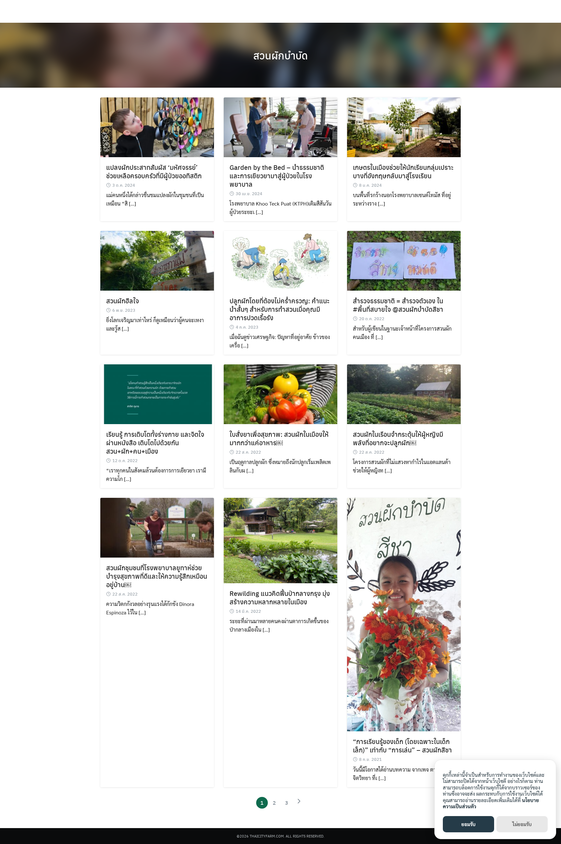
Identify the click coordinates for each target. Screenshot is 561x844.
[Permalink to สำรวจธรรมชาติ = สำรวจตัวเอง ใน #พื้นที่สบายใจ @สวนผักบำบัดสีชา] (404, 260)
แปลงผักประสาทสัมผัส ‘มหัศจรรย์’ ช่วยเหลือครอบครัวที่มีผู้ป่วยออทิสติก (154, 171)
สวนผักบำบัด (280, 55)
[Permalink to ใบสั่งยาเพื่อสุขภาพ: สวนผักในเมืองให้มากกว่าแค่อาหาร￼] (280, 393)
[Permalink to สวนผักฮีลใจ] (157, 260)
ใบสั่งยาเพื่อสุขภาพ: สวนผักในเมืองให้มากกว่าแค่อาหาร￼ (279, 438)
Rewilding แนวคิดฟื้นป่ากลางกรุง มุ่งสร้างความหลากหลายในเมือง (280, 597)
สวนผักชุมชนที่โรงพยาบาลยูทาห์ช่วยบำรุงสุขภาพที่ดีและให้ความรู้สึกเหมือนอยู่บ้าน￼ (156, 576)
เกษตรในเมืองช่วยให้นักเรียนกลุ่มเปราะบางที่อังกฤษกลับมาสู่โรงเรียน (403, 171)
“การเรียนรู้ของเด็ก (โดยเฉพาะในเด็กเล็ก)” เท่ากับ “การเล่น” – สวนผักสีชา (402, 745)
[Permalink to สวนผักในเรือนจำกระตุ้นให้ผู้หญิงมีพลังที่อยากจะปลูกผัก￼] (404, 393)
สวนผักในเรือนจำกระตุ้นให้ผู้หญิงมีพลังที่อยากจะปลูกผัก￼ (398, 438)
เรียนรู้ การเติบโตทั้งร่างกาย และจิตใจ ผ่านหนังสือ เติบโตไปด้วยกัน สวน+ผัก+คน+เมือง (155, 442)
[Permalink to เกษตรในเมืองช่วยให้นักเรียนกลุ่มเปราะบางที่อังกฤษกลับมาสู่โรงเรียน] (404, 126)
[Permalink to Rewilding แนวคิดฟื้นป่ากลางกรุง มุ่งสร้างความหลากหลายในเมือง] (280, 539)
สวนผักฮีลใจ (122, 300)
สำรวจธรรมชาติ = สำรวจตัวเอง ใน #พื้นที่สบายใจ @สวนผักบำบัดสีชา (398, 305)
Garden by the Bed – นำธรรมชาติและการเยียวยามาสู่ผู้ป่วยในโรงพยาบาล (277, 175)
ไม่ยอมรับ (522, 824)
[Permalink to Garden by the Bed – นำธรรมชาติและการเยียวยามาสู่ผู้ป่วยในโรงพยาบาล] (280, 126)
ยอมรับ (468, 824)
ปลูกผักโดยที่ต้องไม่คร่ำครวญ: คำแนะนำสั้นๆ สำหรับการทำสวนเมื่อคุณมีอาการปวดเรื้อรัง (280, 309)
